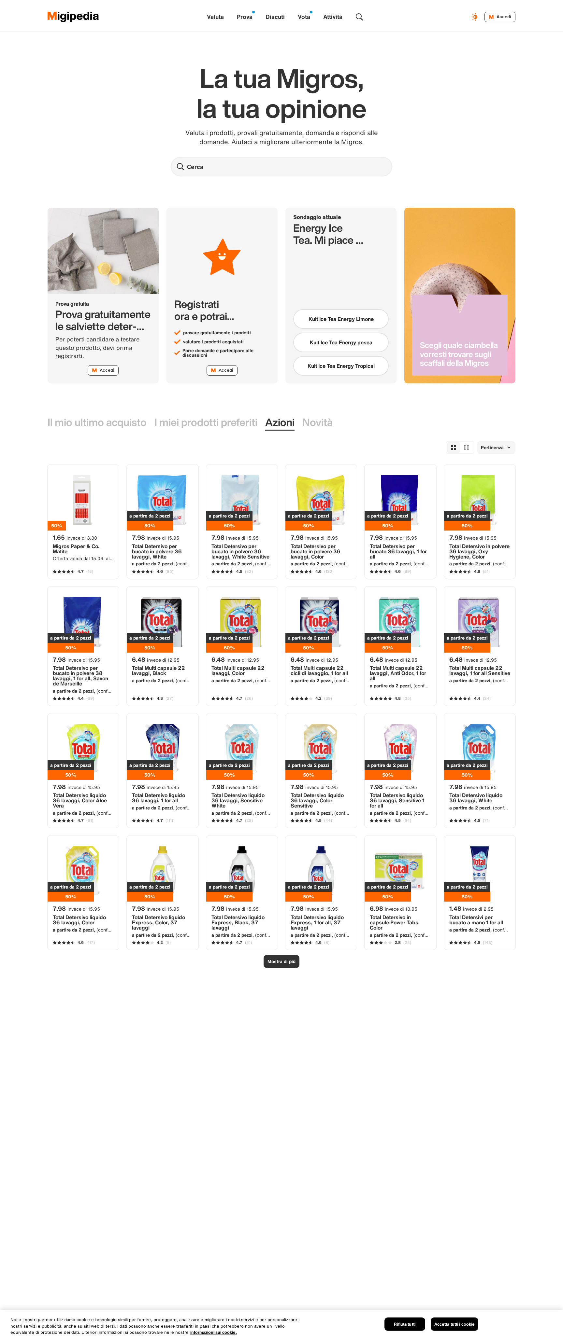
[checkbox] (341, 319)
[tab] (97, 423)
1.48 (471, 908)
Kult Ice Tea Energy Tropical (341, 366)
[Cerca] (359, 16)
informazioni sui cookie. (213, 1332)
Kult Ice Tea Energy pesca (341, 342)
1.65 (75, 537)
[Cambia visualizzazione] (475, 16)
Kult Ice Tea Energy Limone (341, 319)
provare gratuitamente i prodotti (217, 332)
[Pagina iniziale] (73, 17)
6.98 (393, 908)
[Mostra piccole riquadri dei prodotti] (453, 447)
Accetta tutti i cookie (454, 1324)
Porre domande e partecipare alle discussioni (217, 352)
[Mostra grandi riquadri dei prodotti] (466, 447)
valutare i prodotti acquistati (213, 341)
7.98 (155, 537)
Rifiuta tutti (404, 1324)
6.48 (156, 659)
